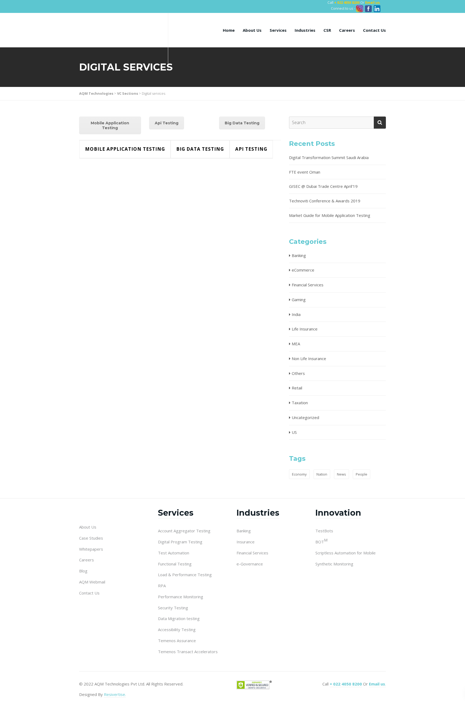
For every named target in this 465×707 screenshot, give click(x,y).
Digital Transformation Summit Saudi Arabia (329, 157)
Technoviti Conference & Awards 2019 (324, 200)
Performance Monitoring (180, 596)
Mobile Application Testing (110, 125)
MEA (296, 343)
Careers (347, 30)
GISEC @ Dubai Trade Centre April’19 (323, 186)
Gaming (299, 299)
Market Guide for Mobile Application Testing (329, 215)
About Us (252, 30)
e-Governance (250, 564)
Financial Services (307, 284)
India (296, 314)
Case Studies (91, 538)
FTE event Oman (304, 172)
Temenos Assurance (177, 640)
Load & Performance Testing (185, 574)
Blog (83, 571)
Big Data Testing (242, 123)
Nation (321, 474)
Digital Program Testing (180, 541)
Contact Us (374, 30)
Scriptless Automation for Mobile (345, 552)
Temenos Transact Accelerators (188, 651)
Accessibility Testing (177, 629)
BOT (321, 541)
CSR (327, 30)
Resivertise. (115, 694)
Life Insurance (305, 329)
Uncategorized (305, 417)
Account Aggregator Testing (184, 530)
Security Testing (173, 607)
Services (278, 30)
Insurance (246, 541)
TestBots (324, 530)
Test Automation (173, 552)
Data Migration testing (179, 618)
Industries (305, 30)
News (341, 474)
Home (229, 30)
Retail (297, 388)
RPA (162, 585)
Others (298, 373)
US (294, 432)
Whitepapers (91, 549)
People (361, 474)
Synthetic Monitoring (334, 564)
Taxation (300, 402)
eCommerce (303, 270)
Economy (299, 474)
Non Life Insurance (309, 358)
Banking (299, 255)
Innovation (338, 513)
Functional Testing (175, 564)
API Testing (251, 149)
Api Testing (166, 123)
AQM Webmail (92, 582)
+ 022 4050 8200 (347, 2)
